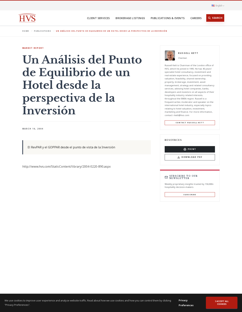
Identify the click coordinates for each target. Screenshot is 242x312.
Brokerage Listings (130, 18)
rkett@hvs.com (181, 115)
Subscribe (189, 194)
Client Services (98, 18)
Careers (196, 18)
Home (25, 31)
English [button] (219, 5)
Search (217, 17)
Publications (42, 31)
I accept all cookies (222, 303)
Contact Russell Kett (190, 122)
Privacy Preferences (186, 303)
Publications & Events (168, 18)
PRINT (192, 149)
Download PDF (192, 157)
